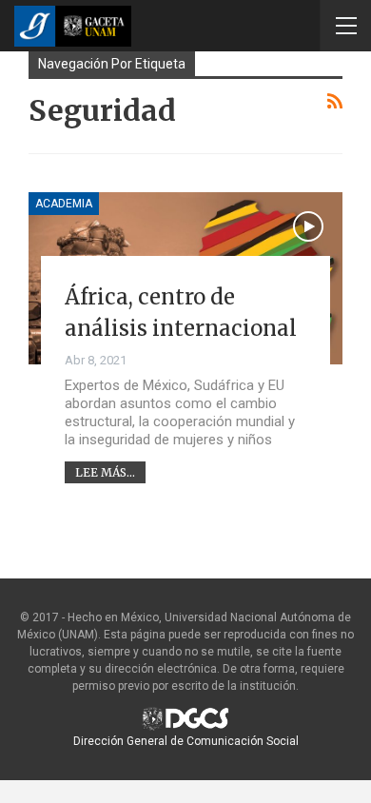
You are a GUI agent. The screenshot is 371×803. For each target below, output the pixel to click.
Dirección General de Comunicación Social (186, 741)
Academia (63, 203)
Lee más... (105, 472)
